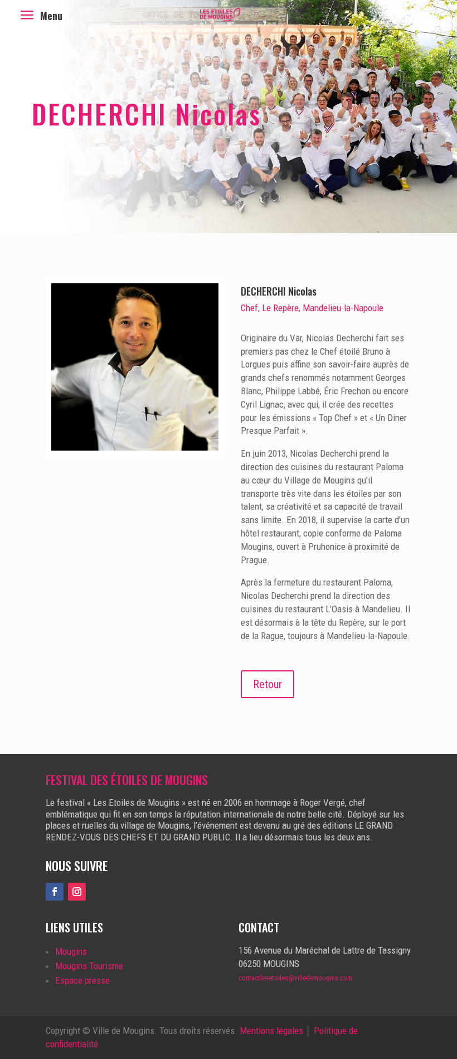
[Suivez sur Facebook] (55, 892)
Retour (267, 684)
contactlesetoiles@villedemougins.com (295, 978)
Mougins (71, 951)
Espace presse (82, 980)
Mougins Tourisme (89, 965)
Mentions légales (271, 1030)
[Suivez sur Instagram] (77, 892)
